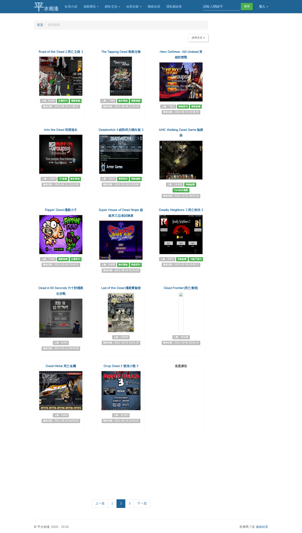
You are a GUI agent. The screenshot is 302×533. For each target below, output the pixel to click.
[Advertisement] (181, 395)
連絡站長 (262, 527)
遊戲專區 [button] (90, 7)
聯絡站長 (154, 7)
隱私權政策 (174, 7)
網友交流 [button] (111, 7)
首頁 (40, 25)
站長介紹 (71, 7)
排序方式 (197, 38)
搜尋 (246, 6)
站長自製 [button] (133, 7)
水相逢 (46, 6)
